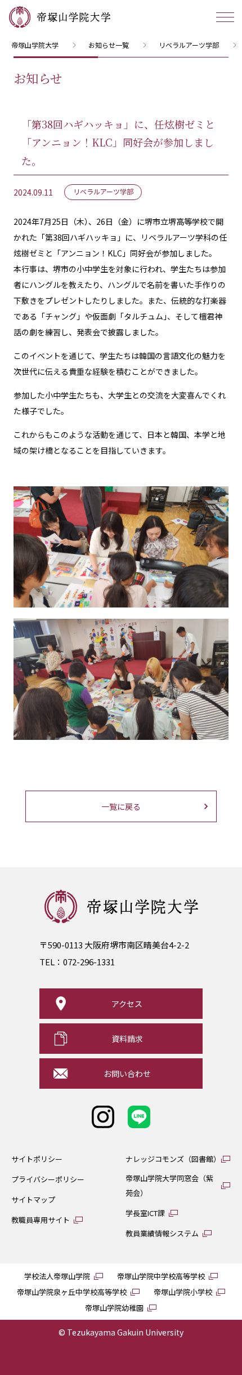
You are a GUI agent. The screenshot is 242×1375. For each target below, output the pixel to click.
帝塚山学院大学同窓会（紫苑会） (169, 1185)
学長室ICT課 (145, 1213)
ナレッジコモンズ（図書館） (173, 1159)
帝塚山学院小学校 (183, 1292)
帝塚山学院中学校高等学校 (161, 1276)
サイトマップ (33, 1199)
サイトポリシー (36, 1159)
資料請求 (127, 1038)
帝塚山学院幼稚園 (114, 1307)
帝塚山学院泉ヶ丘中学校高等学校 (72, 1292)
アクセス (126, 1003)
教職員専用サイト (40, 1219)
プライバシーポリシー (47, 1179)
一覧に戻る (121, 806)
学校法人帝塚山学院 (57, 1276)
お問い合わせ (127, 1073)
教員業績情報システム (162, 1233)
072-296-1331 (89, 962)
